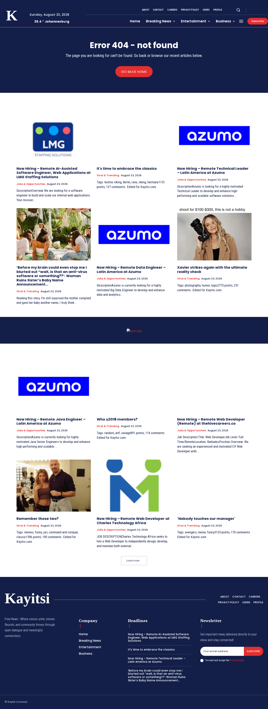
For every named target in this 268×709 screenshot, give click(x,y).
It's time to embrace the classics (127, 168)
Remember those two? (37, 518)
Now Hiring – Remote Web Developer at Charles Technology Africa (133, 520)
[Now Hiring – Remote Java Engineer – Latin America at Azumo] (53, 386)
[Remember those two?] (53, 486)
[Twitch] (243, 702)
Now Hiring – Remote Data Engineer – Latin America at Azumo (131, 269)
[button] (238, 10)
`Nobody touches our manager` (206, 518)
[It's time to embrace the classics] (134, 135)
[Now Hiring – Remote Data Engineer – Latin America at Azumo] (134, 234)
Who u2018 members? (117, 419)
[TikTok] (233, 702)
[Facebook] (252, 10)
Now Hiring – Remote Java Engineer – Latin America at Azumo (51, 421)
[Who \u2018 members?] (134, 386)
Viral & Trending (108, 175)
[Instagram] (257, 10)
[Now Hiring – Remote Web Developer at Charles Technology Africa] (134, 486)
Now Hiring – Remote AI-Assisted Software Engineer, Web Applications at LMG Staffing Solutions (53, 172)
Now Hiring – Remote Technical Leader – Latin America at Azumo (213, 170)
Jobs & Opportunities (30, 184)
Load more (132, 560)
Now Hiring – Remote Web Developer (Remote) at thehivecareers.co (211, 421)
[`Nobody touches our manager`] (214, 486)
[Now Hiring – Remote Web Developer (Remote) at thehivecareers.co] (214, 386)
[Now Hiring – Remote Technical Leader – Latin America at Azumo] (214, 135)
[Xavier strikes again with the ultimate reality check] (214, 234)
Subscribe (253, 651)
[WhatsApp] (261, 702)
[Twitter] (261, 10)
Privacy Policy (236, 660)
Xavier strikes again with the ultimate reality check (212, 269)
